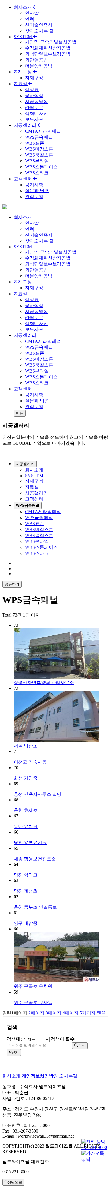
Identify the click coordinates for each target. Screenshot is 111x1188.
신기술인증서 (38, 25)
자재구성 (23, 71)
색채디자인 (36, 113)
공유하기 (12, 584)
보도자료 (34, 119)
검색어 (63, 1039)
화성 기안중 (26, 778)
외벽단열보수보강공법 (48, 54)
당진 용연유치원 (30, 842)
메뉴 (19, 413)
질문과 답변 (37, 190)
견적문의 (34, 196)
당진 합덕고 (26, 874)
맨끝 (101, 1013)
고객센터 (23, 178)
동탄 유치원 (26, 826)
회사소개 (23, 7)
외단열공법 (36, 59)
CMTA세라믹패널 (43, 131)
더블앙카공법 (38, 65)
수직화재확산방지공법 (48, 48)
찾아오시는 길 (39, 31)
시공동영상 (36, 101)
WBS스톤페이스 (41, 166)
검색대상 (16, 1039)
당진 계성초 (26, 891)
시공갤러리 (26, 125)
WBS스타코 (37, 172)
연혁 (29, 19)
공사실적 (34, 95)
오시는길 (68, 1076)
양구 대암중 (26, 923)
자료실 (21, 83)
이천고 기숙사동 (30, 761)
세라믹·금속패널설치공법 (51, 42)
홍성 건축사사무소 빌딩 (37, 794)
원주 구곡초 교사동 (33, 1002)
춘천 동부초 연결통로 (35, 907)
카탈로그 (34, 107)
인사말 (32, 13)
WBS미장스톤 (39, 149)
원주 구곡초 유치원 (33, 986)
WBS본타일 (37, 161)
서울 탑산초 (26, 745)
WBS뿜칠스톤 (39, 155)
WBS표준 (34, 143)
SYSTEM (23, 36)
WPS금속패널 (39, 137)
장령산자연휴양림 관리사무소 (44, 682)
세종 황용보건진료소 (35, 858)
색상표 (32, 89)
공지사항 (34, 184)
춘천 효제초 (26, 810)
